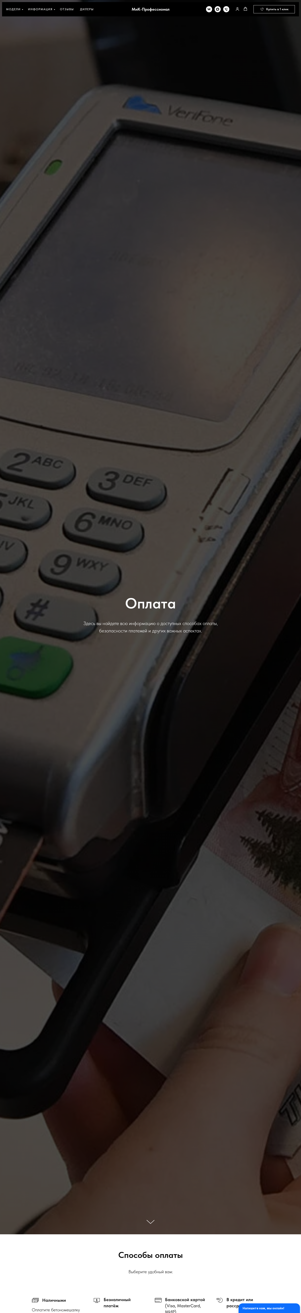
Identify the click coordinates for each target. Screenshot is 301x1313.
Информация (40, 9)
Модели (13, 9)
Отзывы (67, 9)
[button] (237, 9)
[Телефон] (226, 9)
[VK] (209, 9)
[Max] (218, 9)
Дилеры (87, 9)
